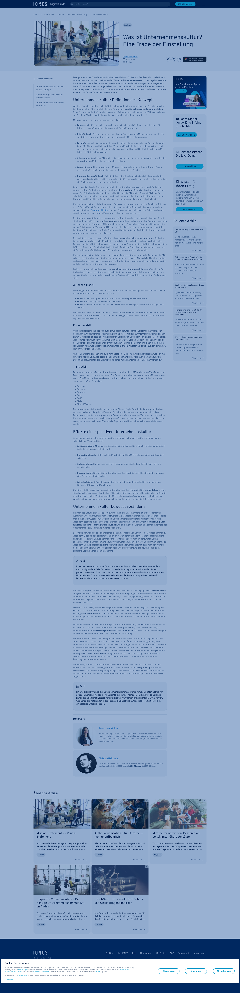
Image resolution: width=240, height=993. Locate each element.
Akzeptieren (23, 975)
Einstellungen (23, 970)
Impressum (9, 979)
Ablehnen (196, 971)
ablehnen (98, 972)
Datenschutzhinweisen (41, 971)
